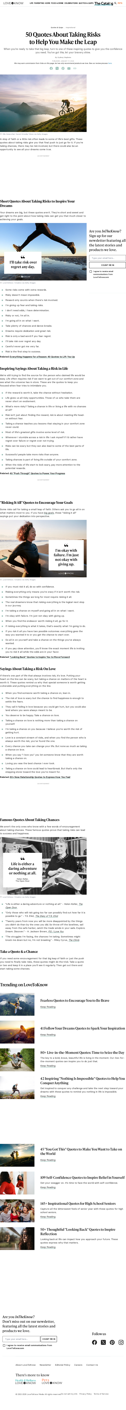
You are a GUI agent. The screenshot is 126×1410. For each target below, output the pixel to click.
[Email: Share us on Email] (69, 68)
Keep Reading (47, 1006)
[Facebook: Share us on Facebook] (51, 68)
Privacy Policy (85, 1394)
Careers (78, 1364)
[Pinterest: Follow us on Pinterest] (112, 1342)
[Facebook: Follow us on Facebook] (94, 1342)
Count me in (107, 265)
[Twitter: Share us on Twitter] (57, 68)
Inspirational (70, 27)
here (110, 63)
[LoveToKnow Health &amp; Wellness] (26, 1381)
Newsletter (45, 1364)
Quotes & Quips (57, 27)
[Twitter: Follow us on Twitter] (103, 1342)
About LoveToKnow (26, 1364)
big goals (49, 512)
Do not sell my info (69, 1394)
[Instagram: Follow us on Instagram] (121, 1342)
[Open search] (115, 3)
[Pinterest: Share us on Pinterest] (63, 68)
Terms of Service (101, 1394)
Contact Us (92, 1364)
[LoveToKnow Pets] (52, 1381)
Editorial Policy (62, 1364)
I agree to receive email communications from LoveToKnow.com (103, 274)
